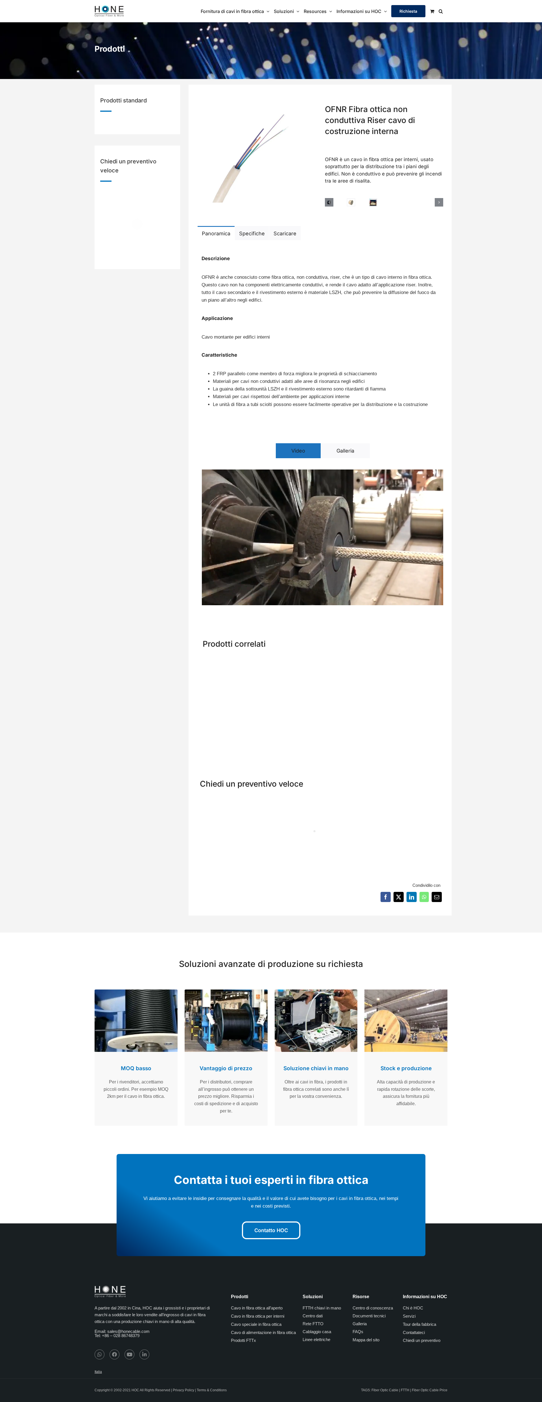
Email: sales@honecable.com (122, 1331)
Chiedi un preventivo (421, 1340)
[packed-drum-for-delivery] (351, 202)
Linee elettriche (316, 1339)
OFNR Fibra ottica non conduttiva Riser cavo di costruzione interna (351, 730)
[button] (441, 11)
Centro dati (313, 1315)
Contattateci (414, 1332)
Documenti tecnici (369, 1315)
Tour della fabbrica (419, 1324)
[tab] (216, 233)
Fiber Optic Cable (384, 1390)
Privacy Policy (183, 1390)
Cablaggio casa (317, 1331)
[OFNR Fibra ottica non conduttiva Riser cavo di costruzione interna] (351, 661)
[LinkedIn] (411, 896)
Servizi (409, 1316)
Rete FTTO (313, 1323)
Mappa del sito (366, 1339)
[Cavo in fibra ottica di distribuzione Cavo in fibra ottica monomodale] (414, 661)
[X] (398, 896)
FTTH (405, 1390)
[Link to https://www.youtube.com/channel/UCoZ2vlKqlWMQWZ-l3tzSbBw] (129, 1354)
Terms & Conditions (212, 1390)
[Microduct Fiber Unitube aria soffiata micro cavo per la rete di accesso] (225, 661)
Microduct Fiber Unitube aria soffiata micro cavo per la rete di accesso (226, 730)
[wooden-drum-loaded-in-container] (373, 202)
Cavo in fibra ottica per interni (257, 1316)
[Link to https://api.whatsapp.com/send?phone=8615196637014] (99, 1354)
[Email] (436, 896)
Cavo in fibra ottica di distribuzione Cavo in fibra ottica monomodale (415, 730)
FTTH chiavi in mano (322, 1308)
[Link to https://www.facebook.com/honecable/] (114, 1354)
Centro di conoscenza (373, 1308)
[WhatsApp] (424, 896)
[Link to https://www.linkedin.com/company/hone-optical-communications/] (144, 1354)
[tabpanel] (320, 329)
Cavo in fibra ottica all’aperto (257, 1308)
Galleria (360, 1323)
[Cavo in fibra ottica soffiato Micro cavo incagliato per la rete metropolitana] (288, 661)
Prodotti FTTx (243, 1340)
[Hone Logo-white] (110, 1287)
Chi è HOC (413, 1308)
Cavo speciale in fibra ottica (256, 1324)
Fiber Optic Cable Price (429, 1390)
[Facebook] (385, 896)
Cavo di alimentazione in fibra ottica (263, 1332)
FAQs (358, 1331)
